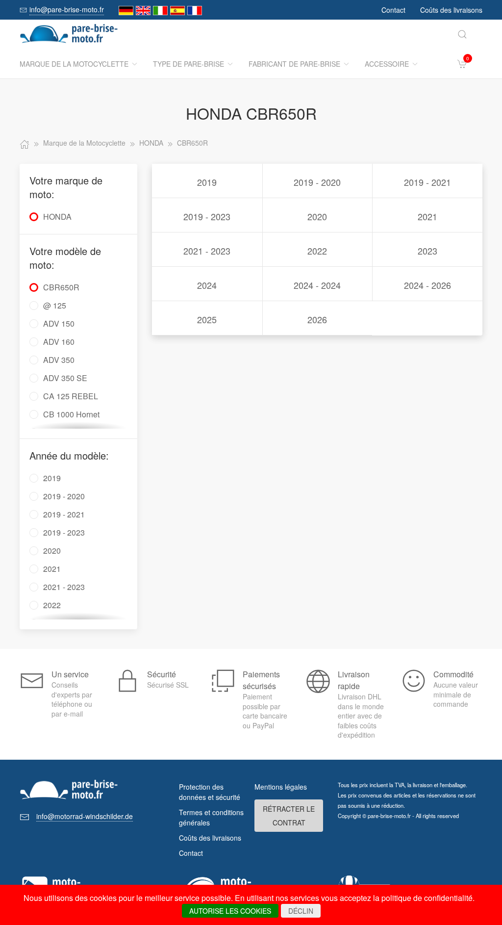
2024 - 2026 (427, 285)
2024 (207, 285)
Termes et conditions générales (211, 817)
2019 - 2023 (206, 216)
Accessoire (387, 64)
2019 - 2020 (317, 182)
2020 (317, 216)
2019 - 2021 (427, 182)
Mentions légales (280, 787)
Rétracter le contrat (289, 815)
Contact (393, 10)
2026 (317, 319)
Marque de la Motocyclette (74, 64)
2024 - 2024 (317, 285)
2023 (427, 250)
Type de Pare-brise (188, 64)
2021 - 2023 (206, 250)
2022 (317, 250)
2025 (207, 319)
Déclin (300, 911)
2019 (207, 182)
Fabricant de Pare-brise (294, 64)
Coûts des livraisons (451, 10)
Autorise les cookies (230, 911)
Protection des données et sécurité (209, 792)
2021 (427, 216)
